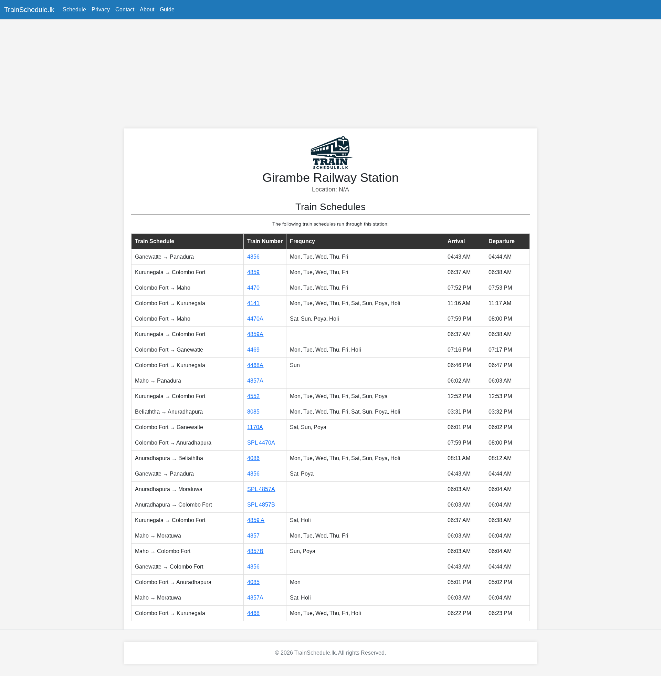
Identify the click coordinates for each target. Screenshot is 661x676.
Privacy (101, 9)
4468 (253, 613)
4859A (255, 334)
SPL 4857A (261, 489)
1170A (255, 427)
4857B (255, 551)
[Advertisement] (330, 73)
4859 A (255, 520)
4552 (253, 396)
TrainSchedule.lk (29, 9)
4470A (255, 319)
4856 (253, 257)
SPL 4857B (261, 505)
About (147, 9)
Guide (167, 9)
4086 (253, 458)
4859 (253, 272)
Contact (124, 9)
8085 (253, 412)
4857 (253, 536)
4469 (253, 350)
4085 (253, 582)
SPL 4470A (261, 443)
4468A (255, 365)
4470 (253, 288)
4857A (255, 381)
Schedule (74, 9)
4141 (253, 303)
